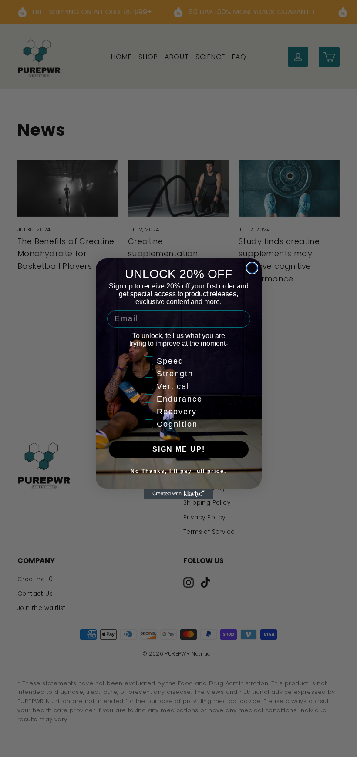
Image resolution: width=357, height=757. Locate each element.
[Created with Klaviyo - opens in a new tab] (178, 494)
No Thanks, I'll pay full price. (178, 471)
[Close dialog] (252, 268)
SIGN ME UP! (178, 449)
